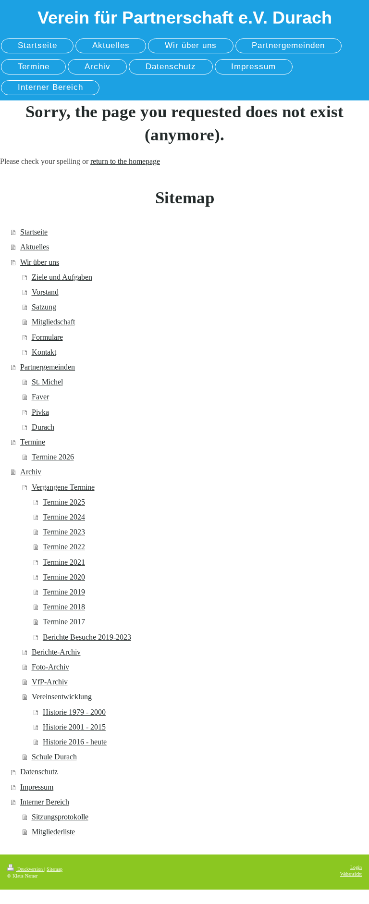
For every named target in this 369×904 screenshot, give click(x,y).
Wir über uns (39, 262)
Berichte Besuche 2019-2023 (87, 637)
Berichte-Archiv (56, 652)
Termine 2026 (53, 457)
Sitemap (54, 869)
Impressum (36, 787)
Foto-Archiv (50, 667)
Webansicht (351, 874)
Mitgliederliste (53, 832)
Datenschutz (39, 772)
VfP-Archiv (50, 682)
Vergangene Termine (63, 487)
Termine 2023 (64, 532)
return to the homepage (125, 161)
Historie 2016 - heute (75, 742)
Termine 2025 (64, 502)
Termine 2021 (64, 562)
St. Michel (47, 382)
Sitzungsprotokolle (60, 817)
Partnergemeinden (47, 367)
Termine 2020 (64, 577)
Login (356, 867)
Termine (32, 442)
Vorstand (45, 292)
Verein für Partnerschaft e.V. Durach (184, 17)
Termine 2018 (64, 607)
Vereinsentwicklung (62, 697)
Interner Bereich (44, 802)
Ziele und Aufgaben (62, 277)
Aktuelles (34, 247)
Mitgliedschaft (53, 322)
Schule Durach (54, 757)
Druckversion (30, 869)
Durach (43, 427)
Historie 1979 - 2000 (74, 712)
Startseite (34, 232)
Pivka (40, 412)
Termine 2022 (64, 547)
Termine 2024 (64, 517)
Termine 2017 (64, 622)
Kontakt (44, 352)
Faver (40, 397)
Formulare (47, 337)
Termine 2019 (64, 592)
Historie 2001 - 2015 (74, 727)
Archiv (30, 472)
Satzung (44, 307)
